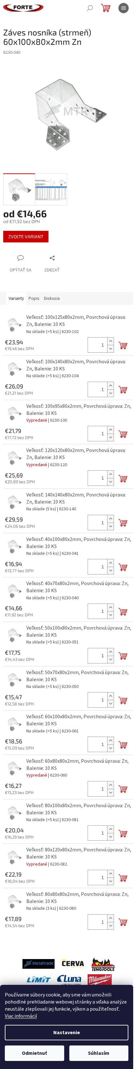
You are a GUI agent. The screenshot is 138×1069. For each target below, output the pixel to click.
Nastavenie (66, 1032)
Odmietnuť (34, 1053)
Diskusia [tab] (52, 298)
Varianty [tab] (16, 298)
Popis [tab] (34, 298)
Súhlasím (98, 1053)
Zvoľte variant (25, 236)
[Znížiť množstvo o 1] (110, 348)
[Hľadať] (89, 8)
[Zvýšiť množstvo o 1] (110, 341)
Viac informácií (21, 1016)
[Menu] (123, 8)
